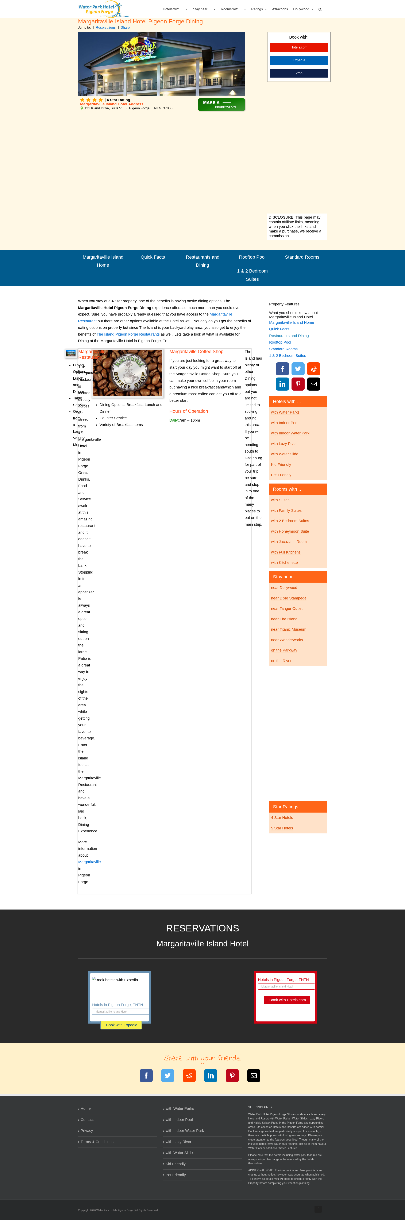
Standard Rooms (302, 257)
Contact (87, 1120)
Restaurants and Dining (202, 261)
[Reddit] (313, 370)
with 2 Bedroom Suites (290, 521)
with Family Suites (286, 510)
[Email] (313, 385)
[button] (320, 9)
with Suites (280, 500)
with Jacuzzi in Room (289, 542)
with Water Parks (285, 412)
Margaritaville (89, 862)
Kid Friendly (281, 464)
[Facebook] (282, 370)
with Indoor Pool (284, 423)
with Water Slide (284, 454)
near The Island (284, 619)
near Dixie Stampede (288, 598)
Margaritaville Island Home (103, 261)
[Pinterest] (298, 385)
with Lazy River (284, 444)
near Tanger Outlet (286, 608)
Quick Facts (153, 257)
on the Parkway (284, 650)
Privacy (87, 1131)
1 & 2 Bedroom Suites (252, 275)
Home (86, 1108)
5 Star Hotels (282, 828)
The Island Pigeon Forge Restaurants (128, 334)
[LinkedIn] (282, 385)
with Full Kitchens (286, 552)
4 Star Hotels (282, 818)
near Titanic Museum (288, 629)
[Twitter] (298, 370)
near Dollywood (284, 588)
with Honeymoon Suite (290, 531)
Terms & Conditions (97, 1142)
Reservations (106, 27)
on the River (281, 661)
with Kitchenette (284, 562)
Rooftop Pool (252, 257)
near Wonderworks (287, 640)
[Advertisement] (297, 148)
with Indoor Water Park (290, 433)
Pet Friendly (281, 475)
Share (125, 27)
